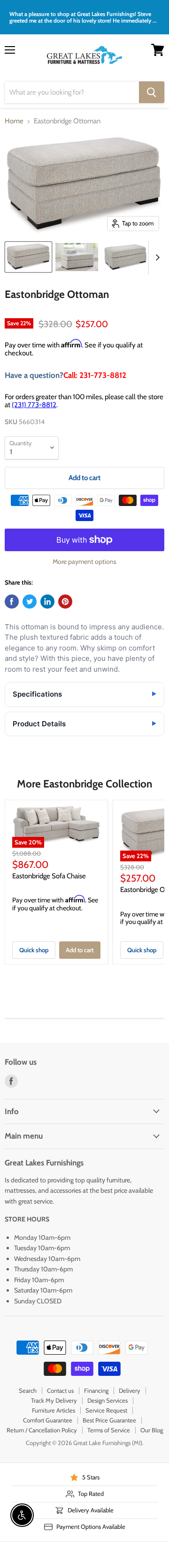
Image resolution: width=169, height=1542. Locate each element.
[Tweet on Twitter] (30, 601)
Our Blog (151, 1430)
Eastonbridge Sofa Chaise (49, 876)
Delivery (129, 1390)
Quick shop (33, 950)
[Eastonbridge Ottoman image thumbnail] (28, 257)
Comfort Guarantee (47, 1420)
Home (14, 121)
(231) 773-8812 (34, 405)
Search (28, 1390)
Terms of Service (108, 1430)
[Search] (151, 92)
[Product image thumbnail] (76, 257)
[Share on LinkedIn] (47, 601)
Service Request (106, 1410)
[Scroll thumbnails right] (155, 257)
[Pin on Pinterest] (65, 601)
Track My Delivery (54, 1400)
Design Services (107, 1400)
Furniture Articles (53, 1410)
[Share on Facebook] (12, 601)
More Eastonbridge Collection (84, 783)
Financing (96, 1390)
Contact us (60, 1390)
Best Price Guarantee (109, 1420)
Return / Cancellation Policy (42, 1430)
